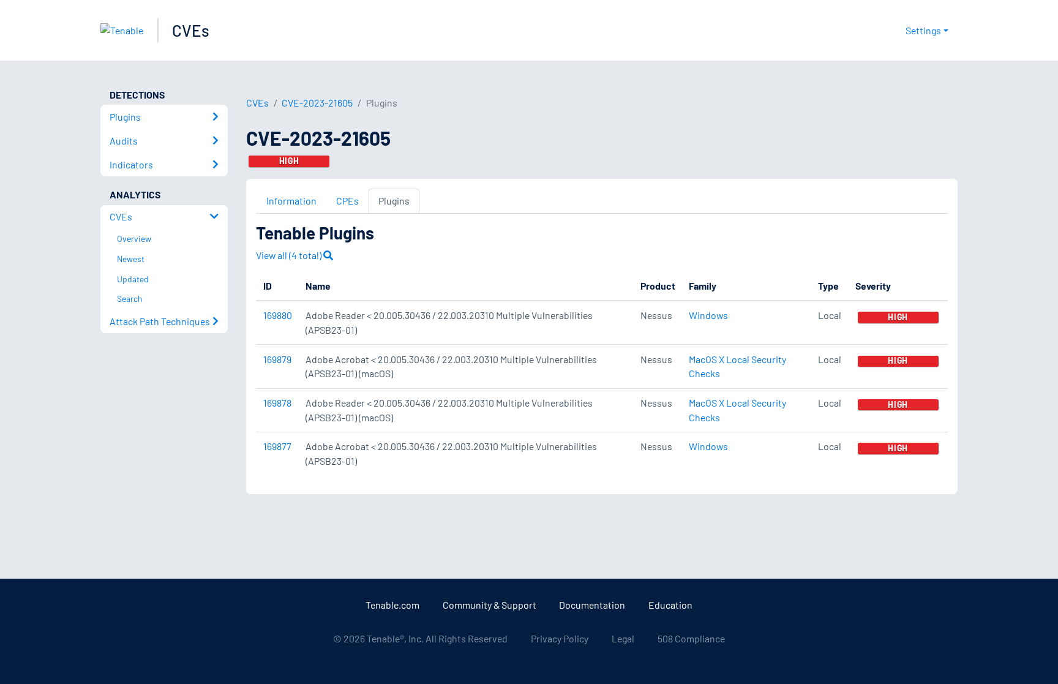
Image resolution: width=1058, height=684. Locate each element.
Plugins (394, 200)
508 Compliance (691, 638)
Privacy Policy (559, 638)
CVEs (190, 30)
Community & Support (489, 605)
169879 (277, 359)
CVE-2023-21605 (317, 102)
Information (291, 200)
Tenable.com (392, 605)
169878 (277, 402)
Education (670, 605)
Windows (708, 315)
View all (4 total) (289, 255)
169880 (277, 315)
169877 (277, 446)
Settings (923, 30)
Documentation (592, 605)
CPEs (347, 200)
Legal (623, 638)
